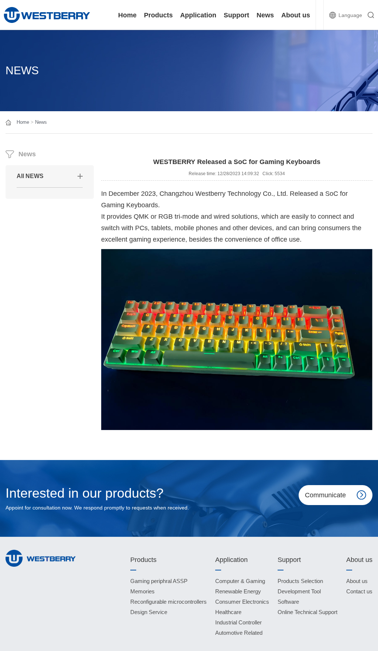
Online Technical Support (307, 612)
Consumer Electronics (242, 602)
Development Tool (299, 591)
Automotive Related (238, 633)
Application (198, 15)
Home (127, 15)
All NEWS (30, 176)
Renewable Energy (238, 591)
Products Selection (300, 581)
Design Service (148, 612)
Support (236, 15)
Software (288, 602)
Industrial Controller (238, 622)
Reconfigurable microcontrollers (168, 602)
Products (158, 15)
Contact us (359, 591)
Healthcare (228, 612)
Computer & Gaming (240, 581)
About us (295, 15)
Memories (142, 591)
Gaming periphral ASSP (159, 581)
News (265, 15)
